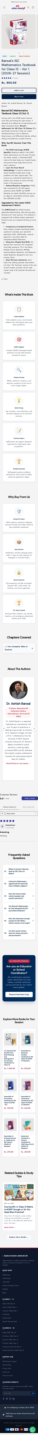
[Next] (34, 728)
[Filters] (2, 813)
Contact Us (6, 1372)
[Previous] (3, 728)
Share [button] (6, 279)
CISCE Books (7, 1278)
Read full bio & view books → (18, 763)
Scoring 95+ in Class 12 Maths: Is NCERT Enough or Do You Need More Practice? (18, 1209)
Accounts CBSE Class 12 (10, 1340)
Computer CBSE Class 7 (10, 1311)
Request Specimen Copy (19, 994)
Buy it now (19, 96)
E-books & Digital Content (11, 1286)
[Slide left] (14, 52)
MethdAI (5, 1289)
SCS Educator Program (10, 1361)
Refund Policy (7, 1365)
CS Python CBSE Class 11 (11, 1336)
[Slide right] (23, 52)
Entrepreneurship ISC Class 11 (12, 1347)
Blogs (4, 1293)
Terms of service (8, 1376)
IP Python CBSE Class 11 (10, 1343)
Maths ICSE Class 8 (9, 1304)
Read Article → (10, 1227)
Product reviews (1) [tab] (9, 807)
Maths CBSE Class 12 (9, 1332)
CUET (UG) (6, 1282)
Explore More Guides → (19, 1237)
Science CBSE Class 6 (9, 1307)
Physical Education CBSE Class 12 (13, 1350)
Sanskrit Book (7, 1318)
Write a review (30, 798)
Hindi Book (6, 1314)
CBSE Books (6, 1275)
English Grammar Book (10, 1321)
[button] (4, 7)
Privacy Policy (7, 1368)
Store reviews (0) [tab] (28, 807)
